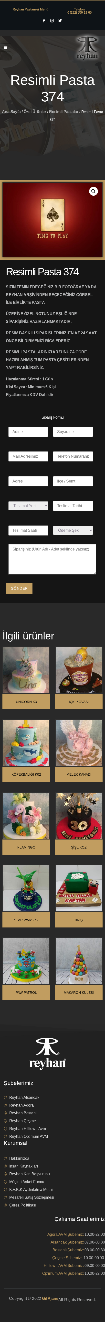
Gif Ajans (50, 1298)
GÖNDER (19, 588)
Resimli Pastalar (63, 112)
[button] (93, 191)
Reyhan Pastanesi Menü (30, 9)
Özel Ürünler (35, 112)
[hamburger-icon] (5, 47)
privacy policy (12, 1306)
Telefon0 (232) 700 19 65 (79, 11)
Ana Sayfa (11, 112)
